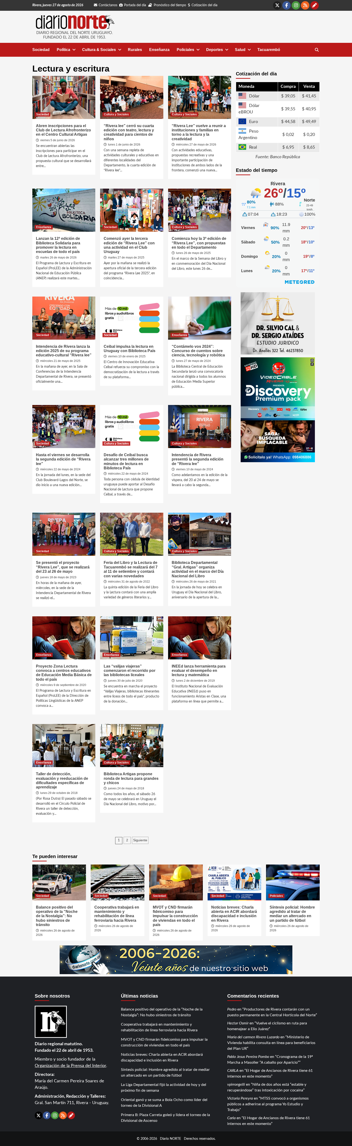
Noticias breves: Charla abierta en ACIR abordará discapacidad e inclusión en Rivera (234, 913)
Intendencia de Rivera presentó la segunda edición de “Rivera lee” (197, 459)
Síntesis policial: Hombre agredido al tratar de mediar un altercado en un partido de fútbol (292, 913)
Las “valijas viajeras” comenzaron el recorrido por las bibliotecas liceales (129, 670)
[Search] (317, 50)
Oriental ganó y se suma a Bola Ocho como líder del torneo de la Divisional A (164, 1102)
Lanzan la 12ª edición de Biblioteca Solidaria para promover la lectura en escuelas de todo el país (58, 245)
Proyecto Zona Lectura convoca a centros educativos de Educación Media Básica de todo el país (64, 672)
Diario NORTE (170, 1138)
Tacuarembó (268, 50)
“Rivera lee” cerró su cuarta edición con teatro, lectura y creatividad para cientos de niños (129, 132)
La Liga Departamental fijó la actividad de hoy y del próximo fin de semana (163, 1087)
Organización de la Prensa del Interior (70, 1066)
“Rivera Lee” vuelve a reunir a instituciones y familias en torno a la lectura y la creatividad (199, 132)
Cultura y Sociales (116, 114)
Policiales (185, 50)
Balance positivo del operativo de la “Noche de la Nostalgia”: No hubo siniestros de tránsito (57, 916)
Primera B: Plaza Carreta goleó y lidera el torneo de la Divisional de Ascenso (165, 1118)
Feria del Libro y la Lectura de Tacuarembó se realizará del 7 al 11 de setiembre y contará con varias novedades (131, 569)
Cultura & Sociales (99, 50)
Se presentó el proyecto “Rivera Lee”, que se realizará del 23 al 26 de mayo (63, 567)
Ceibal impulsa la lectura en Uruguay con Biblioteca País (129, 348)
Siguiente (140, 840)
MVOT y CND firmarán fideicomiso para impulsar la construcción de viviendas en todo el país (175, 916)
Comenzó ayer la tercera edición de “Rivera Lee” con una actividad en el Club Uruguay (129, 245)
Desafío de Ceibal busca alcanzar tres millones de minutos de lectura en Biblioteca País (126, 461)
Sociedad (41, 50)
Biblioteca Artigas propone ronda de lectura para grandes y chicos (131, 778)
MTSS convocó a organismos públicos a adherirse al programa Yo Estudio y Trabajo (268, 1104)
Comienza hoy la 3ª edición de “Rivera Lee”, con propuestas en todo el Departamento (199, 242)
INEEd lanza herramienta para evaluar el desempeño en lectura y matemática (199, 670)
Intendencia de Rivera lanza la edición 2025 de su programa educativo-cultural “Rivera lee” (63, 350)
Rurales (135, 50)
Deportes (214, 50)
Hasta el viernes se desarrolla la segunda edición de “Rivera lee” (63, 459)
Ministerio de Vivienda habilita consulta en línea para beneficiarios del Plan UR (271, 1042)
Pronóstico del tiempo (170, 5)
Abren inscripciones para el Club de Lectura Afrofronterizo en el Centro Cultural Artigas (63, 130)
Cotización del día (204, 5)
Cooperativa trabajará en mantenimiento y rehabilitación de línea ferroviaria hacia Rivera (116, 913)
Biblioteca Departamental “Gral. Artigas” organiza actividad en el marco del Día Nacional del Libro (198, 569)
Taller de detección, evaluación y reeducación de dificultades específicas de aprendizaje (62, 780)
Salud (240, 50)
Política (63, 50)
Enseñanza (159, 50)
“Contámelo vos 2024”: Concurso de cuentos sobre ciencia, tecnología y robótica (198, 350)
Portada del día (135, 5)
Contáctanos (108, 5)
